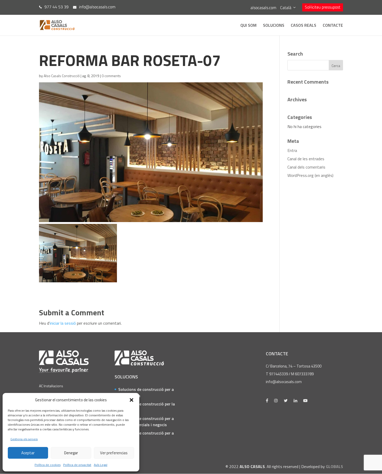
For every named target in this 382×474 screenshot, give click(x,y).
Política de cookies (48, 464)
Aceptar (28, 453)
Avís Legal (100, 464)
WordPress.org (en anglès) (310, 175)
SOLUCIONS (273, 25)
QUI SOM (248, 25)
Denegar (71, 453)
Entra (292, 150)
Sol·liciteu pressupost (322, 7)
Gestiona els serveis (24, 439)
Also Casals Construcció (62, 75)
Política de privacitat (77, 464)
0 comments (111, 75)
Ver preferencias (114, 453)
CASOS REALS (303, 25)
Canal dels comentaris (306, 167)
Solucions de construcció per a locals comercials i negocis (146, 421)
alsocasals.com (263, 7)
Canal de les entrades (305, 159)
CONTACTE (333, 25)
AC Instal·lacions (51, 386)
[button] (131, 400)
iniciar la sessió (63, 323)
